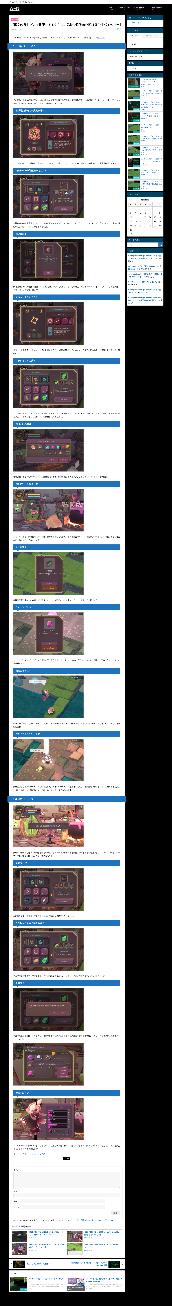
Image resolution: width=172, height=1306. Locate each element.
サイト (16, 1207)
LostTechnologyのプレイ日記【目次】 (143, 282)
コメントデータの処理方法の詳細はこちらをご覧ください (89, 1220)
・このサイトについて (136, 22)
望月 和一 (120, 29)
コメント (18, 1170)
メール (16, 1202)
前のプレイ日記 (19, 1154)
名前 (15, 1191)
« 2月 (130, 234)
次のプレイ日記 (38, 1154)
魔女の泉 (15, 19)
